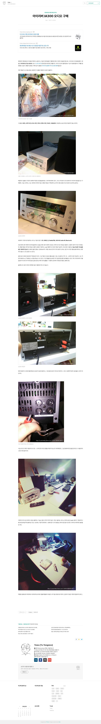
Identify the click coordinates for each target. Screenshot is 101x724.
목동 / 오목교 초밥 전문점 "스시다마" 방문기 (25, 633)
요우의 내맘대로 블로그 (27, 666)
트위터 (82, 639)
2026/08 (24, 706)
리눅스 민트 (54, 696)
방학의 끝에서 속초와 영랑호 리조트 (24, 631)
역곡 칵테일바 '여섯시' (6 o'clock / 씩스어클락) (26, 629)
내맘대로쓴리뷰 (26, 624)
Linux (53, 691)
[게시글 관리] (25, 612)
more (64, 685)
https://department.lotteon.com (27, 43)
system (57, 688)
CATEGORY (91, 3)
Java (53, 688)
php (61, 691)
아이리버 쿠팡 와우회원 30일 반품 (29, 34)
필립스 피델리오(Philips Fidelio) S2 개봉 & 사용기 (60, 631)
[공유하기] (23, 612)
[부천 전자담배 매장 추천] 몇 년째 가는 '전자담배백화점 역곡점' (61, 627)
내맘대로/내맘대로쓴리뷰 (50, 12)
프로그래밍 (54, 698)
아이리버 (44, 65)
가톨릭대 (59, 698)
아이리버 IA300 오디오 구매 (50, 16)
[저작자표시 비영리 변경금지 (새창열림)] (36, 612)
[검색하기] (84, 3)
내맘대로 (20, 624)
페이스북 (76, 639)
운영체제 (57, 693)
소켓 (53, 693)
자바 (62, 693)
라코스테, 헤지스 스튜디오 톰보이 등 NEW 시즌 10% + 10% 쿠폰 (35, 48)
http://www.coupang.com (26, 32)
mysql (57, 691)
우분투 (53, 701)
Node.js (62, 688)
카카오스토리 (79, 639)
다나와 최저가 (38, 63)
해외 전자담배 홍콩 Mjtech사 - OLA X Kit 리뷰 (59, 629)
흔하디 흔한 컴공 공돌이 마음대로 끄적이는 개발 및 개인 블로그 (34, 668)
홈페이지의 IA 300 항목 (52, 65)
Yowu (9, 2)
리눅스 (59, 696)
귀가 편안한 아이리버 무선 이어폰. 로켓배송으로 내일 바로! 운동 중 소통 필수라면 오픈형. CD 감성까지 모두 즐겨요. (45, 37)
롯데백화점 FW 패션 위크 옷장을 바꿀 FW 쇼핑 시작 (34, 46)
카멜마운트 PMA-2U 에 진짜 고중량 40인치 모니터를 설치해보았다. (28, 627)
